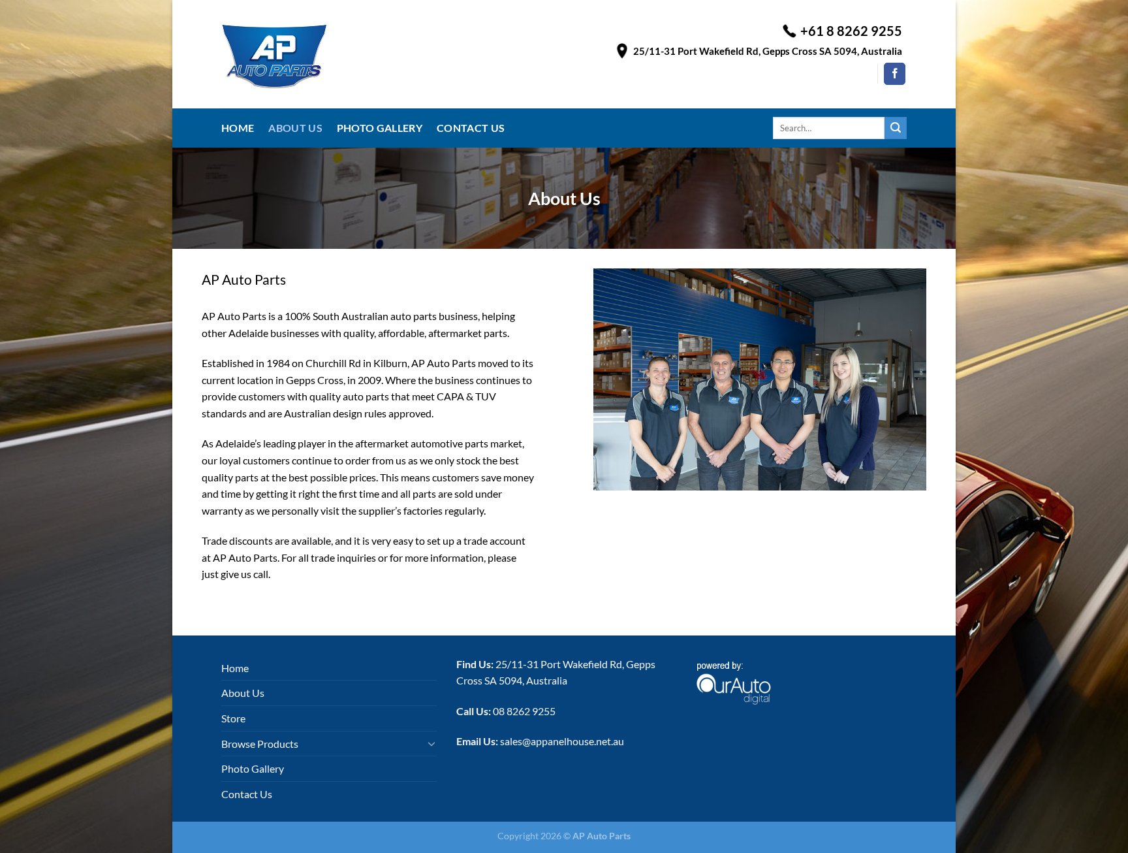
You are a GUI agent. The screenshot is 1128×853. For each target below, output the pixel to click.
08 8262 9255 (524, 711)
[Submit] (896, 128)
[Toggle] (431, 743)
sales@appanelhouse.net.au (562, 741)
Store (233, 718)
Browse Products (259, 743)
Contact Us (471, 127)
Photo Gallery (379, 127)
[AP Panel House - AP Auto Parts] (357, 54)
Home (237, 127)
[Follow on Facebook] (894, 74)
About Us (295, 127)
